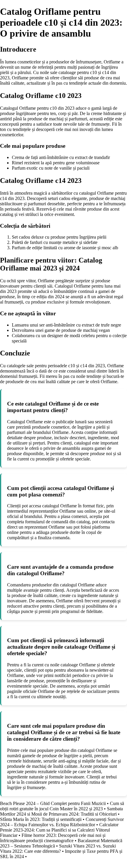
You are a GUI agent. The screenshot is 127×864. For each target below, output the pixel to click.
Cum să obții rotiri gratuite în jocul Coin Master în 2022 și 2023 (62, 806)
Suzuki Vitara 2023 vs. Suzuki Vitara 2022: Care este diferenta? (58, 848)
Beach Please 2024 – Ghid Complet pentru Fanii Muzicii (53, 803)
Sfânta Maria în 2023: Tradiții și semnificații (41, 819)
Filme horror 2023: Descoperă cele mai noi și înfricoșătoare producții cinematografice (52, 838)
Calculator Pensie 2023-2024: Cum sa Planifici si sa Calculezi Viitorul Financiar (59, 830)
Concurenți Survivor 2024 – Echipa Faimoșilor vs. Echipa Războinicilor (62, 822)
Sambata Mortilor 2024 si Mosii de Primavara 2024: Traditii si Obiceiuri (61, 811)
